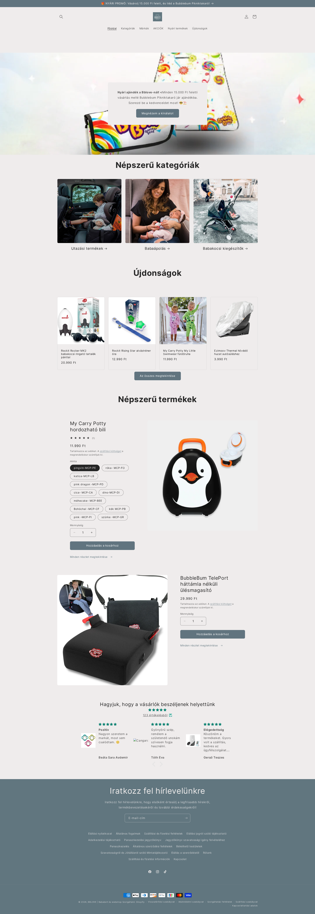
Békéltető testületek (189, 846)
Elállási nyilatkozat (100, 833)
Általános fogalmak (128, 833)
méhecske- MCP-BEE (88, 500)
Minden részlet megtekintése (89, 556)
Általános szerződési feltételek (153, 846)
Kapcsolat (180, 859)
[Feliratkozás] (186, 818)
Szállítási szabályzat (247, 902)
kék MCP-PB (117, 508)
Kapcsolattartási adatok (245, 905)
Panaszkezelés (119, 846)
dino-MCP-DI (111, 492)
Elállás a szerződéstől (185, 852)
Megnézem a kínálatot (158, 113)
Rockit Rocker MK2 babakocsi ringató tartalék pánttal (78, 354)
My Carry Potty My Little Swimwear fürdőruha (179, 352)
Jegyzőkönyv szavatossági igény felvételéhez (195, 839)
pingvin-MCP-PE (85, 467)
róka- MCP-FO (115, 467)
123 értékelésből (155, 715)
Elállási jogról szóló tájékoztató (206, 833)
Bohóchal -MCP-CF (86, 508)
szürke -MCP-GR (113, 517)
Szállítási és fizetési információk (149, 859)
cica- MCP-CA (83, 492)
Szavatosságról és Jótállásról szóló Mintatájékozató (134, 852)
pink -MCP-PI (83, 517)
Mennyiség (76, 525)
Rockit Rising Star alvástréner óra (131, 352)
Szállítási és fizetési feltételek (163, 833)
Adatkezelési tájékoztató (104, 839)
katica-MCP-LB (84, 476)
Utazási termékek (87, 248)
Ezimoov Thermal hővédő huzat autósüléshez (231, 352)
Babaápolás (155, 248)
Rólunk (207, 852)
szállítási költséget (110, 451)
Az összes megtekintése (157, 376)
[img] (157, 710)
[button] (61, 17)
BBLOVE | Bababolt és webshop (105, 902)
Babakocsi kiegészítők (223, 248)
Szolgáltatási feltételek (219, 902)
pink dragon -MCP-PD (89, 484)
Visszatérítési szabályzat (161, 902)
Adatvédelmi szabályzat (191, 902)
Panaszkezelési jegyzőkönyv (143, 839)
